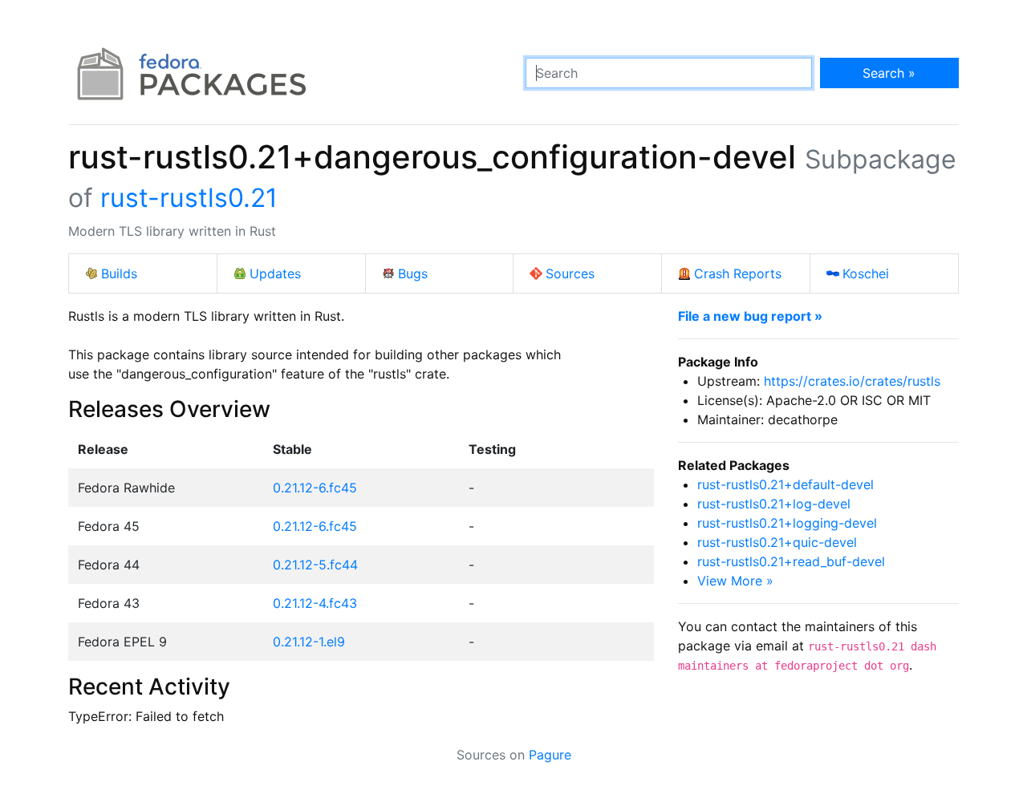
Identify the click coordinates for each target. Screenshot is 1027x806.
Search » (889, 73)
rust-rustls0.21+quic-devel (777, 542)
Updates (275, 273)
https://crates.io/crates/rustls (852, 381)
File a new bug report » (750, 316)
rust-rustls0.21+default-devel (785, 484)
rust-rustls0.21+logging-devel (787, 523)
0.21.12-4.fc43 (315, 603)
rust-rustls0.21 (189, 197)
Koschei (865, 273)
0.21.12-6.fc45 (315, 488)
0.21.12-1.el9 (309, 642)
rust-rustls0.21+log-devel (773, 504)
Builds (119, 273)
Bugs (413, 273)
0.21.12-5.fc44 (315, 565)
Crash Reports (737, 273)
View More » (735, 581)
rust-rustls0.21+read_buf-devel (791, 561)
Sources (570, 273)
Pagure (550, 755)
